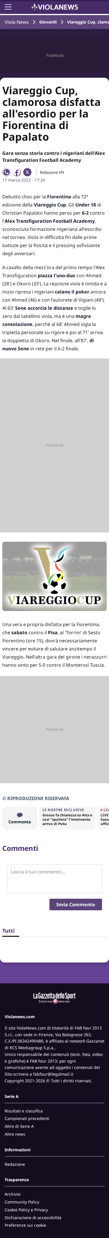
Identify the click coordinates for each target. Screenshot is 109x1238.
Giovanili (48, 22)
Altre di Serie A (19, 1126)
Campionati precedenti (27, 1118)
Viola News (17, 22)
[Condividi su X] (27, 172)
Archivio (12, 1194)
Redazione (15, 1164)
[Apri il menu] (8, 6)
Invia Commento (75, 904)
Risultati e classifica (24, 1111)
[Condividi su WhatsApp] (6, 172)
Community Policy (22, 1202)
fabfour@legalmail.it (53, 1074)
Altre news (15, 1134)
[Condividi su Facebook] (17, 172)
